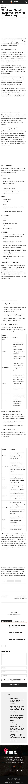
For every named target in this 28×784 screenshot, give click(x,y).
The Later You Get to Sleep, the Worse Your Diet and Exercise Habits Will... (17, 736)
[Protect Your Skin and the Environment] (5, 626)
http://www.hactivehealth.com (14, 614)
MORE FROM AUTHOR (18, 621)
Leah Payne (5, 17)
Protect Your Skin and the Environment (17, 626)
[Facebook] (2, 21)
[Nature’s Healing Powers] (5, 640)
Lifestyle (7, 5)
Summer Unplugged (15, 632)
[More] (16, 21)
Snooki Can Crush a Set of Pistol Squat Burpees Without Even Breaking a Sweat (17, 708)
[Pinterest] (9, 21)
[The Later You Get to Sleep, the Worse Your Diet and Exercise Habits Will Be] (6, 736)
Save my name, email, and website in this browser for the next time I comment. (13, 680)
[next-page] (5, 646)
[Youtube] (21, 770)
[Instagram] (10, 770)
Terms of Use (17, 778)
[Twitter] (6, 21)
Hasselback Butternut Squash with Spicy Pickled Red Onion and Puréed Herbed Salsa (17, 727)
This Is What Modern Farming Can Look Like (21, 597)
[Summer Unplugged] (5, 633)
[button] (2, 2)
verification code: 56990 (14, 779)
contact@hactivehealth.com (17, 766)
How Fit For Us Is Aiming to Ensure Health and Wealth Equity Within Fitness (17, 718)
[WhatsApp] (12, 21)
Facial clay (4, 597)
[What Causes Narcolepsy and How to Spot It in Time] (6, 701)
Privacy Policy (10, 778)
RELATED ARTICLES (6, 621)
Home (2, 5)
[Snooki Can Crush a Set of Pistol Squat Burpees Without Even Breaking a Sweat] (6, 708)
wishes (18, 581)
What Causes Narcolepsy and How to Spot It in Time (17, 700)
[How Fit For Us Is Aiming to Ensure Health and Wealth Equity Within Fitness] (6, 718)
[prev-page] (2, 646)
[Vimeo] (17, 770)
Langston (10, 581)
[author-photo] (14, 607)
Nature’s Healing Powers (17, 639)
